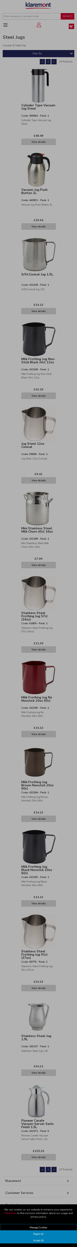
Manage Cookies (38, 1227)
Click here (10, 1213)
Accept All (38, 1240)
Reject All (38, 1234)
